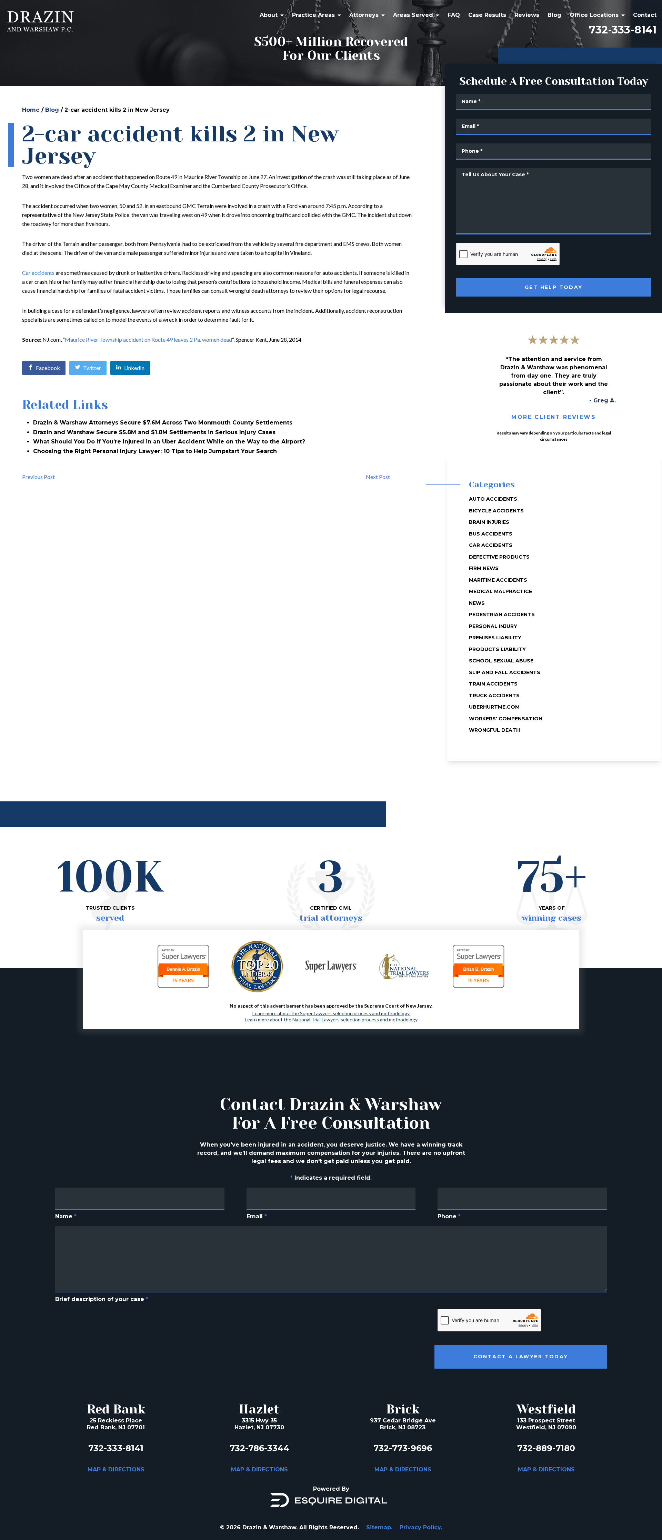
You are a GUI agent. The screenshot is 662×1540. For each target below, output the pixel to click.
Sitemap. (379, 1527)
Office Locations (594, 15)
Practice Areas (313, 15)
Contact (644, 15)
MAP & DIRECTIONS (116, 1469)
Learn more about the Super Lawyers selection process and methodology (331, 1013)
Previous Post (38, 476)
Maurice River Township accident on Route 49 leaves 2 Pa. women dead (148, 339)
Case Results (487, 15)
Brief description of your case (101, 1299)
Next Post (378, 476)
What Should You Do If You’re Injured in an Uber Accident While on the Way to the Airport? (169, 441)
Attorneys (364, 15)
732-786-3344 (259, 1448)
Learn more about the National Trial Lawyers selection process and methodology (331, 1019)
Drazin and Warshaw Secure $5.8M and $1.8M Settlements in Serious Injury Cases (154, 432)
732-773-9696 (402, 1448)
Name (66, 1216)
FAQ (454, 15)
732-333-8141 (622, 29)
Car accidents (38, 272)
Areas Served (413, 15)
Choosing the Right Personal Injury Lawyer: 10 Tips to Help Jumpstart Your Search (155, 451)
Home (31, 110)
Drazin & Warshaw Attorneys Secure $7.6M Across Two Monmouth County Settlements (162, 422)
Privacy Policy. (421, 1527)
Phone (449, 1216)
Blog (554, 15)
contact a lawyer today (520, 1356)
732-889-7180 (546, 1448)
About (269, 15)
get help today (554, 287)
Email (257, 1216)
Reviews (526, 15)
